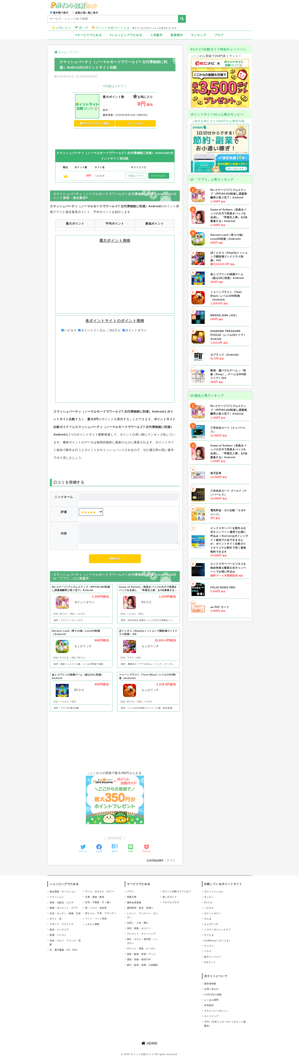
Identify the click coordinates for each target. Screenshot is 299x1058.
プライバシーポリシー (216, 1011)
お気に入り (63, 27)
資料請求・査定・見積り (140, 908)
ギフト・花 (56, 918)
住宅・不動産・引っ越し (98, 902)
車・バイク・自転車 (96, 908)
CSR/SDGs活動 (213, 994)
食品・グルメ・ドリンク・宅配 (65, 942)
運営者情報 (210, 983)
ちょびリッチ (211, 924)
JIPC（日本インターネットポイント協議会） (225, 1023)
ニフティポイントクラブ (217, 929)
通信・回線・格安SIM (139, 959)
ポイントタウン (136, 330)
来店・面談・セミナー (139, 928)
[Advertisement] (115, 136)
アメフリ (209, 946)
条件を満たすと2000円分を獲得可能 (219, 121)
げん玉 (207, 918)
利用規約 (209, 1005)
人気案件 (156, 35)
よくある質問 (211, 1000)
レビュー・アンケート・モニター (142, 915)
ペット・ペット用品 (96, 918)
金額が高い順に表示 (86, 12)
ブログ (219, 35)
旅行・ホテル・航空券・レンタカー (142, 941)
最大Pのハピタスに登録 (94, 123)
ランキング (198, 35)
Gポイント (210, 962)
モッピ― (209, 897)
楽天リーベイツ (212, 957)
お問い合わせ (211, 989)
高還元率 (132, 897)
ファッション (57, 897)
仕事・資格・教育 (94, 897)
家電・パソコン (58, 935)
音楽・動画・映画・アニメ (141, 954)
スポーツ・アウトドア (62, 924)
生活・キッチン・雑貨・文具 (65, 913)
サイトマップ (211, 1016)
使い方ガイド (169, 897)
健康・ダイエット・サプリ (64, 908)
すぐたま (209, 935)
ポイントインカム (93, 330)
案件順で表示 (61, 12)
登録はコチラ (136, 175)
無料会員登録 (134, 902)
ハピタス (70, 330)
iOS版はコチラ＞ (115, 86)
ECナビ (115, 330)
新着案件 (177, 35)
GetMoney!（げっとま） (217, 940)
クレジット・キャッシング (141, 933)
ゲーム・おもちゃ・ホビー (99, 891)
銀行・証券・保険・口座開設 (142, 965)
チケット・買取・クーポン (141, 948)
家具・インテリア (59, 929)
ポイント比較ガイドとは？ (176, 891)
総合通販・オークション (63, 891)
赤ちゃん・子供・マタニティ (100, 913)
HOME (152, 1043)
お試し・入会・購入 (138, 922)
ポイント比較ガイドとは (112, 27)
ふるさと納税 (92, 924)
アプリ (171, 860)
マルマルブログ (170, 902)
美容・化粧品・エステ (62, 902)
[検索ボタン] (182, 19)
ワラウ (207, 951)
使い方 (83, 27)
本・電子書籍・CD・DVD (63, 950)
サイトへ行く (135, 123)
